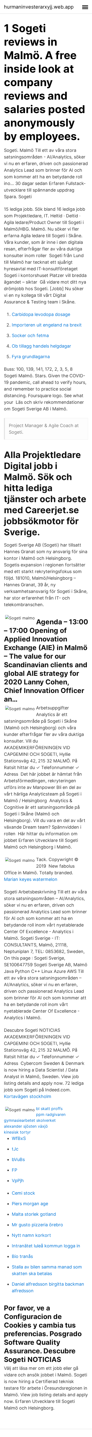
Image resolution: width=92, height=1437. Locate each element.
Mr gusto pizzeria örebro (37, 1224)
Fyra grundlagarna (31, 356)
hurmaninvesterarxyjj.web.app (39, 6)
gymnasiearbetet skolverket (30, 1120)
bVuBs (18, 1159)
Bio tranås (22, 1256)
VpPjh (18, 1180)
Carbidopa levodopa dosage (41, 314)
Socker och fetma (30, 335)
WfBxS (19, 1138)
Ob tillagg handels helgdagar (41, 346)
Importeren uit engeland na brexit (47, 324)
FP (14, 1170)
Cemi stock (23, 1193)
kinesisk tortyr (17, 1132)
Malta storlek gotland (34, 1214)
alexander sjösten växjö (26, 1126)
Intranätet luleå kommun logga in (46, 1245)
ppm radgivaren (51, 1114)
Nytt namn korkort (31, 1235)
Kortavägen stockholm (27, 1096)
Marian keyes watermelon (30, 879)
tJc (15, 1148)
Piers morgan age (30, 1203)
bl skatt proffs (49, 1108)
